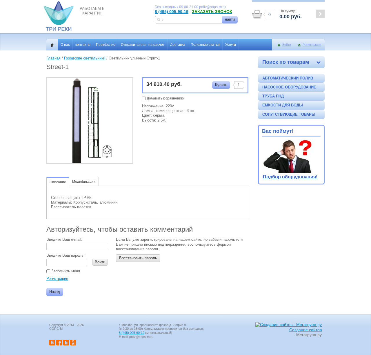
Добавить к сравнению (165, 98)
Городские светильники (84, 58)
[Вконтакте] (52, 344)
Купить (221, 85)
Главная (53, 58)
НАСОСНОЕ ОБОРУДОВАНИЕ (289, 87)
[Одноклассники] (73, 344)
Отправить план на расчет (143, 45)
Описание (58, 182)
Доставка (177, 45)
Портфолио (105, 45)
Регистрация (312, 44)
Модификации (84, 182)
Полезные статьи (205, 45)
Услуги (230, 45)
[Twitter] (66, 344)
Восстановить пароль (138, 258)
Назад (54, 291)
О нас (65, 45)
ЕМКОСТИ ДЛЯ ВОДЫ (282, 105)
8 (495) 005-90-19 (171, 11)
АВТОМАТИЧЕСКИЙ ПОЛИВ (287, 78)
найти (230, 19)
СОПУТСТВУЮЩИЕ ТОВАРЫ (288, 114)
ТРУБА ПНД (273, 96)
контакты (82, 45)
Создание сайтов (305, 329)
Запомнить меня (65, 271)
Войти (286, 44)
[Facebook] (59, 344)
